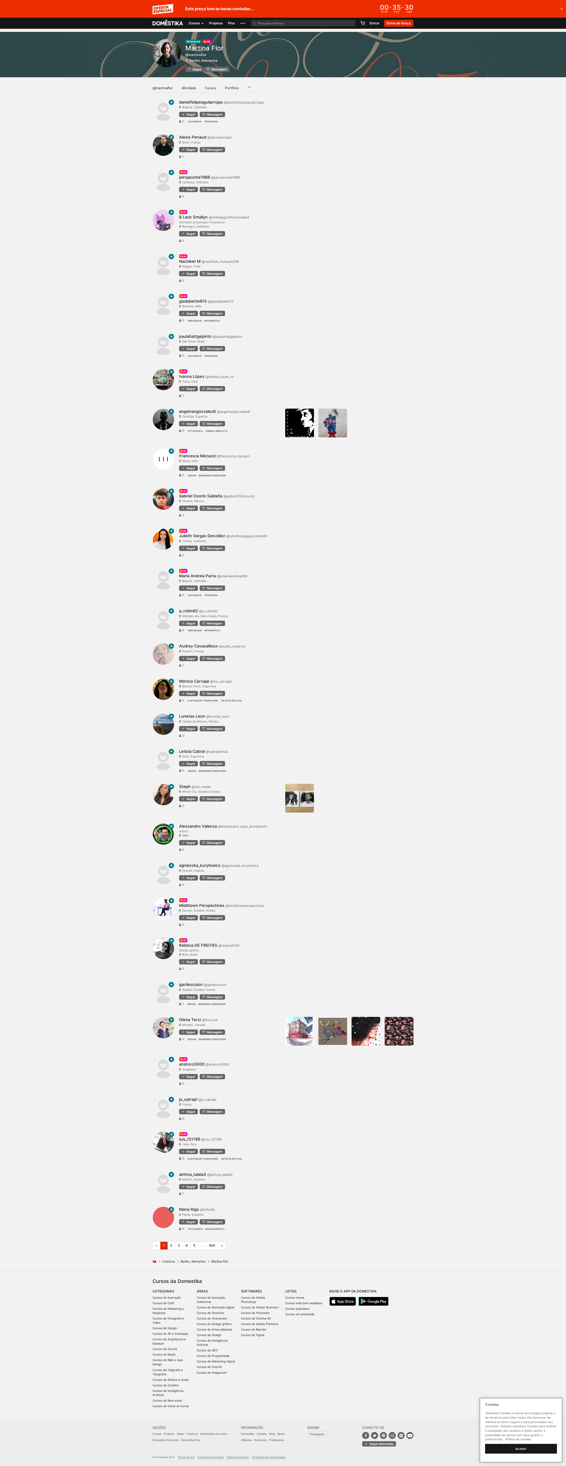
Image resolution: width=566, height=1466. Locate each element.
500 (212, 1245)
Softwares (251, 1291)
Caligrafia (194, 121)
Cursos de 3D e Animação (170, 1333)
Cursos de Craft (163, 1303)
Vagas (180, 1433)
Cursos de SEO (207, 1350)
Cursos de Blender (254, 1329)
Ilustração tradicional (203, 700)
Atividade (189, 88)
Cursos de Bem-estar (167, 1400)
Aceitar (521, 1449)
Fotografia (195, 431)
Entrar (375, 23)
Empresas (260, 1440)
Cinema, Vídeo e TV (216, 431)
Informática (212, 320)
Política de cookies (518, 1439)
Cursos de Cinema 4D (256, 1318)
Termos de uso (186, 1457)
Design (192, 475)
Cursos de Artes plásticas (214, 1329)
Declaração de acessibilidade (268, 1457)
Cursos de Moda (164, 1354)
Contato (262, 1433)
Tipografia (211, 121)
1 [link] (164, 1245)
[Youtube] (409, 1435)
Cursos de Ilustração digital (215, 1307)
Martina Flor (204, 48)
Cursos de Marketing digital (216, 1361)
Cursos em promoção (300, 1314)
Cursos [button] (195, 23)
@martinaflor (163, 88)
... (249, 86)
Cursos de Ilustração (167, 1297)
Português (317, 1434)
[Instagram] (392, 1435)
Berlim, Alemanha (203, 60)
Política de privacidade (210, 1457)
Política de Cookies (238, 1457)
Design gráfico (214, 1229)
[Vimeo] (401, 1435)
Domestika (247, 1433)
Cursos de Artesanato (212, 1318)
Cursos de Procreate (255, 1313)
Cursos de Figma (252, 1335)
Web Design (195, 320)
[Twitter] (374, 1435)
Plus (231, 23)
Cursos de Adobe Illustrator (260, 1307)
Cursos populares (297, 1308)
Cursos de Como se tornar (171, 1406)
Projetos (216, 23)
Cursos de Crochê (209, 1367)
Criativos (168, 1261)
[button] (242, 23)
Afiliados (246, 1440)
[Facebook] (365, 1435)
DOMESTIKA (168, 23)
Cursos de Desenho (210, 1313)
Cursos (210, 88)
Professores (276, 1440)
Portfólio (232, 88)
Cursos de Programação (213, 1356)
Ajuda (281, 1433)
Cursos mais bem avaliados (303, 1303)
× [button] (561, 8)
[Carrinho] (362, 23)
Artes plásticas (231, 700)
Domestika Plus (190, 1440)
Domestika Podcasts (165, 1440)
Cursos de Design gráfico (214, 1324)
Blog (272, 1433)
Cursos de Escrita (165, 1349)
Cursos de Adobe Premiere (259, 1324)
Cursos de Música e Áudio (171, 1379)
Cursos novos (294, 1297)
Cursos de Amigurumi (211, 1372)
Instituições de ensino (213, 1433)
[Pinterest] (383, 1435)
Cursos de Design (165, 1328)
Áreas (202, 1291)
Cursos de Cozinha (166, 1385)
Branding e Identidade (212, 475)
